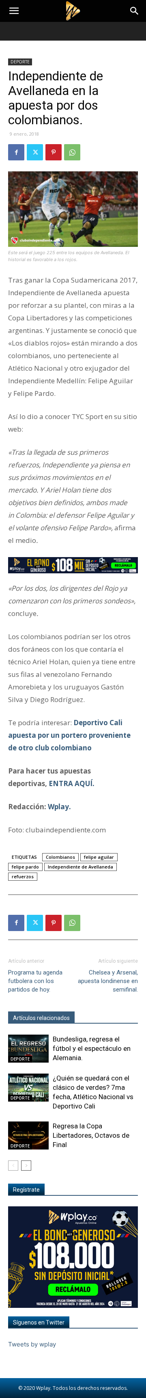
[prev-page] (13, 1165)
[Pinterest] (53, 152)
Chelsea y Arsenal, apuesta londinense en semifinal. (108, 981)
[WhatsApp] (72, 152)
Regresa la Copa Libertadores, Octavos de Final (91, 1135)
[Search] (134, 11)
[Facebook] (16, 152)
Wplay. (59, 806)
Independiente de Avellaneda (80, 867)
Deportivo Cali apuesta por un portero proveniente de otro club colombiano (69, 735)
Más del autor (96, 1018)
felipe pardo (25, 867)
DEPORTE (20, 62)
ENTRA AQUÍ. (71, 783)
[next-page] (26, 1165)
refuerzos (23, 876)
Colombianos (60, 857)
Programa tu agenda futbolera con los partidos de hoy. (35, 981)
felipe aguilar (99, 857)
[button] (14, 11)
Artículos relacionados (41, 1018)
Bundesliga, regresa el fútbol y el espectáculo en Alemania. (92, 1048)
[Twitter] (35, 152)
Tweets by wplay (32, 1344)
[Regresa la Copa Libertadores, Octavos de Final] (28, 1135)
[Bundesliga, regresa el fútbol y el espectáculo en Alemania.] (28, 1049)
